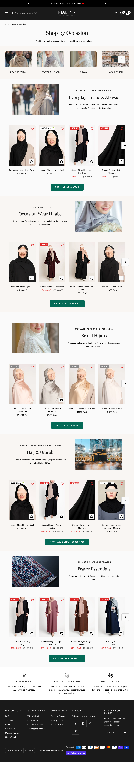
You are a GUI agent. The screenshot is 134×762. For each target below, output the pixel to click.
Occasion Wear (51, 72)
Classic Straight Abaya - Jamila (111, 643)
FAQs (7, 716)
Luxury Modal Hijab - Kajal (52, 170)
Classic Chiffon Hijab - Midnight (112, 171)
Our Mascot (32, 720)
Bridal (83, 72)
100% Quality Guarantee (60, 686)
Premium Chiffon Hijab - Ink (22, 286)
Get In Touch (10, 737)
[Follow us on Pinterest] (90, 723)
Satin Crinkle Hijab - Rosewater (22, 410)
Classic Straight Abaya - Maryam (52, 643)
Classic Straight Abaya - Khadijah (82, 171)
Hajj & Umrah (115, 72)
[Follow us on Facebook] (75, 723)
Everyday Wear (18, 72)
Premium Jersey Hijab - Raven (22, 170)
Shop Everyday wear (67, 187)
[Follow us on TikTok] (75, 730)
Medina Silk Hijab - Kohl (112, 286)
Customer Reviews (35, 724)
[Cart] (127, 13)
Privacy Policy (57, 720)
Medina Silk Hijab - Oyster (111, 408)
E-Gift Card (10, 729)
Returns (8, 724)
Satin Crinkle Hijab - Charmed (82, 408)
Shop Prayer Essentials (67, 658)
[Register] (125, 732)
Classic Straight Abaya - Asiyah (82, 643)
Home (7, 24)
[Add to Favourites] (32, 128)
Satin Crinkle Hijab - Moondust (52, 410)
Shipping (9, 720)
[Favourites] (121, 13)
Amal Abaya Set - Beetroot (52, 286)
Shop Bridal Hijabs (67, 425)
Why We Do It (33, 716)
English (28, 750)
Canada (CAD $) (13, 750)
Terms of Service (58, 716)
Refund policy (57, 724)
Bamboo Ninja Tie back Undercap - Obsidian (112, 526)
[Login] (116, 13)
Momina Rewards (12, 733)
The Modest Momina (36, 729)
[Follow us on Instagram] (82, 723)
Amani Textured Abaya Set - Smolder (82, 288)
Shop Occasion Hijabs (67, 304)
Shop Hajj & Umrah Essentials (67, 542)
